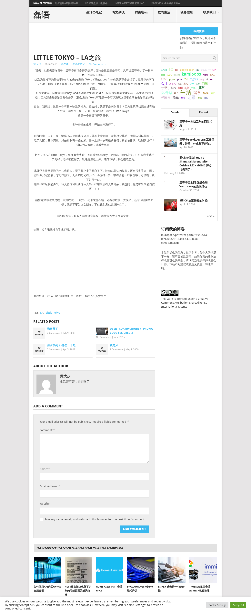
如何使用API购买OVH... (67, 3)
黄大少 (37, 64)
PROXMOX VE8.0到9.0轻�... (166, 3)
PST (186, 79)
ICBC (169, 74)
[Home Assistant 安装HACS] (109, 570)
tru (211, 79)
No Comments (97, 64)
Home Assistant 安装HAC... (130, 3)
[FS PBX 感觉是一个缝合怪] (172, 570)
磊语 (41, 15)
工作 (198, 83)
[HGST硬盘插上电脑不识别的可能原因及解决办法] (78, 570)
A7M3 (164, 70)
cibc (197, 70)
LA (41, 312)
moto (205, 74)
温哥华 (166, 93)
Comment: (47, 430)
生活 (186, 92)
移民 (206, 93)
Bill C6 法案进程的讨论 (193, 200)
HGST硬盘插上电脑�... (97, 3)
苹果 (183, 98)
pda (179, 79)
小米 (192, 83)
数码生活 (164, 12)
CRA (214, 70)
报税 (173, 87)
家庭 (186, 83)
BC (171, 69)
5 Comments (53, 349)
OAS (164, 79)
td (207, 79)
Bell (176, 70)
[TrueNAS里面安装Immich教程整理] (203, 570)
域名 (179, 83)
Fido (163, 75)
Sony (201, 79)
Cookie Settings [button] (217, 605)
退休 (206, 98)
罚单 (175, 98)
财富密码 (141, 12)
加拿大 (172, 83)
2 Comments (53, 333)
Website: (45, 503)
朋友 (201, 88)
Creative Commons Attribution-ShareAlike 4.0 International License (184, 302)
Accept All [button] (238, 605)
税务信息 (186, 12)
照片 (176, 93)
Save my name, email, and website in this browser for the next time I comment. (95, 519)
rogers (194, 79)
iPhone (177, 74)
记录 (191, 97)
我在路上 (66, 64)
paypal (172, 79)
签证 (213, 93)
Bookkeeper (187, 69)
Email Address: (50, 486)
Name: (45, 469)
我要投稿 (199, 31)
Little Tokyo (53, 312)
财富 (200, 98)
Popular (175, 112)
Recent (203, 112)
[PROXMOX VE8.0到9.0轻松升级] (141, 570)
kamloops (191, 74)
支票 (193, 88)
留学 (197, 93)
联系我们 (209, 12)
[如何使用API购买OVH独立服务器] (47, 570)
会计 (164, 83)
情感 (205, 83)
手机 (165, 88)
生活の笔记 (94, 12)
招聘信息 (183, 87)
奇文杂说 (118, 12)
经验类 (166, 98)
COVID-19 (206, 70)
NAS (212, 74)
